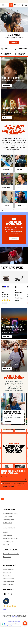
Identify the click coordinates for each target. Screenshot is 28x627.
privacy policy (17, 483)
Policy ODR (6, 544)
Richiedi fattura (7, 575)
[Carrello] (26, 5)
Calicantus (9, 617)
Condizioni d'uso (7, 535)
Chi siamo (5, 532)
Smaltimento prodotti (8, 541)
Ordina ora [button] (14, 239)
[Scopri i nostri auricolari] (14, 73)
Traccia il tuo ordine (8, 569)
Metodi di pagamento (8, 581)
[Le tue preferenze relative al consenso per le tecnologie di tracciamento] (2, 624)
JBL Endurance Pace (18, 291)
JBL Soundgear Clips (5, 293)
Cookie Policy (6, 560)
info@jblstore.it (15, 616)
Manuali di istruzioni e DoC (10, 538)
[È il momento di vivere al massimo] (14, 105)
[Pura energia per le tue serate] (14, 323)
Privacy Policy (7, 556)
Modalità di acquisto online (10, 513)
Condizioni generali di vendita (11, 553)
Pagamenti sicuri (7, 516)
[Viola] (8, 287)
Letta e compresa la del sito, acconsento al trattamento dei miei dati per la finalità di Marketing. (15, 485)
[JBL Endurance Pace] (19, 277)
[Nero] (3, 287)
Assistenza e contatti (8, 578)
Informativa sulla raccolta (6, 625)
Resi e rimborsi (7, 572)
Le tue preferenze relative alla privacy (12, 623)
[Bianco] (18, 287)
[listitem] (7, 48)
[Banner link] (14, 27)
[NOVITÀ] (14, 356)
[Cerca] (23, 5)
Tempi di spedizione (8, 584)
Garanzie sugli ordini (8, 519)
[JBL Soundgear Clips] (6, 277)
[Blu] (5, 287)
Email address (5, 477)
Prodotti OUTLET (7, 522)
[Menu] (3, 5)
